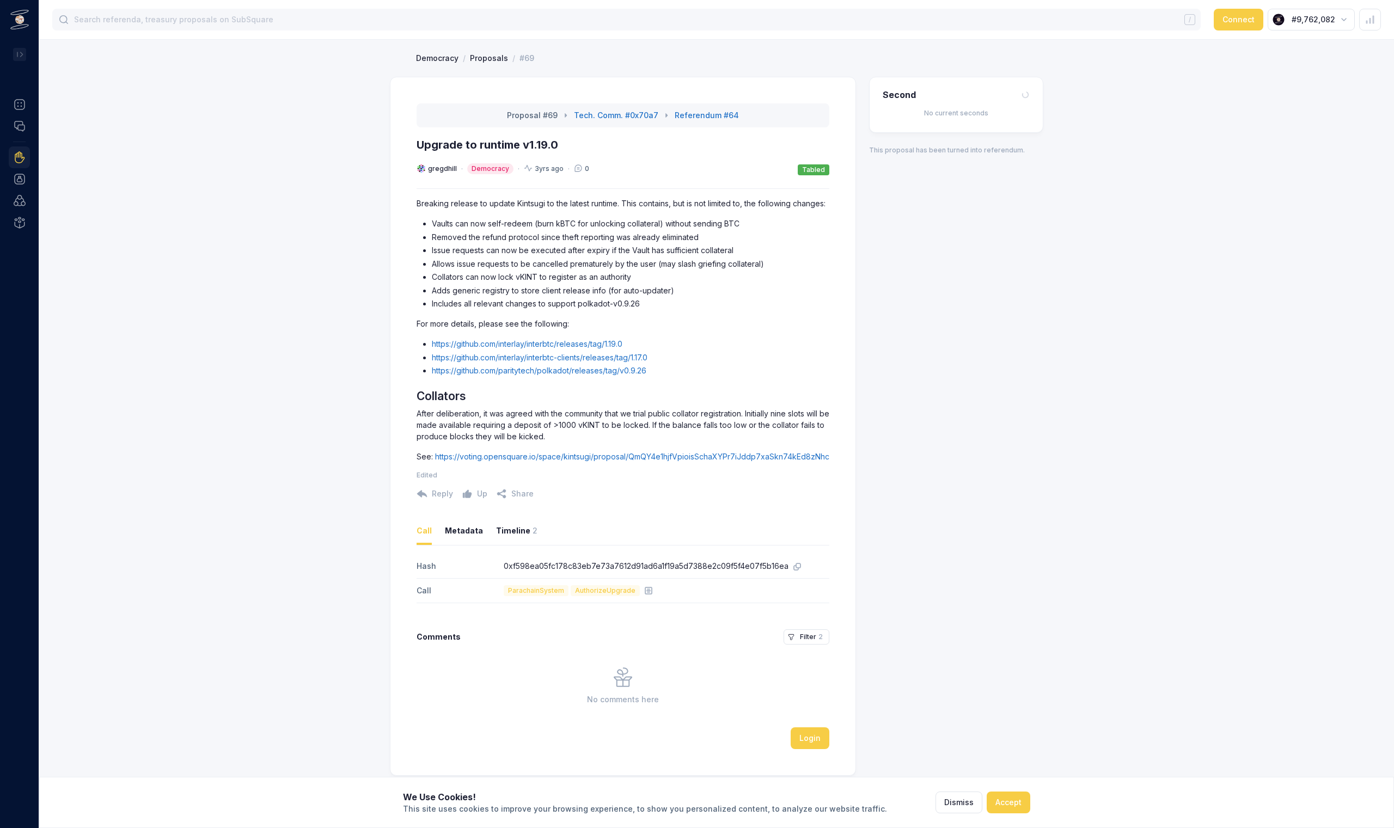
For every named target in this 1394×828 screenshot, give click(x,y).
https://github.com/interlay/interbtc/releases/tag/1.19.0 (527, 343)
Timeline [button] (516, 530)
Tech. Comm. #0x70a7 (616, 115)
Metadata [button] (464, 530)
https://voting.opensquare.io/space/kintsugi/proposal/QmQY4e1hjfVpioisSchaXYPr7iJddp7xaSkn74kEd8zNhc (632, 456)
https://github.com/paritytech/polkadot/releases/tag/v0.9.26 (539, 370)
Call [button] (424, 530)
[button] (19, 104)
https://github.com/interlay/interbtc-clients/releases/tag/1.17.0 (539, 357)
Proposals (489, 58)
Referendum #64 (707, 115)
